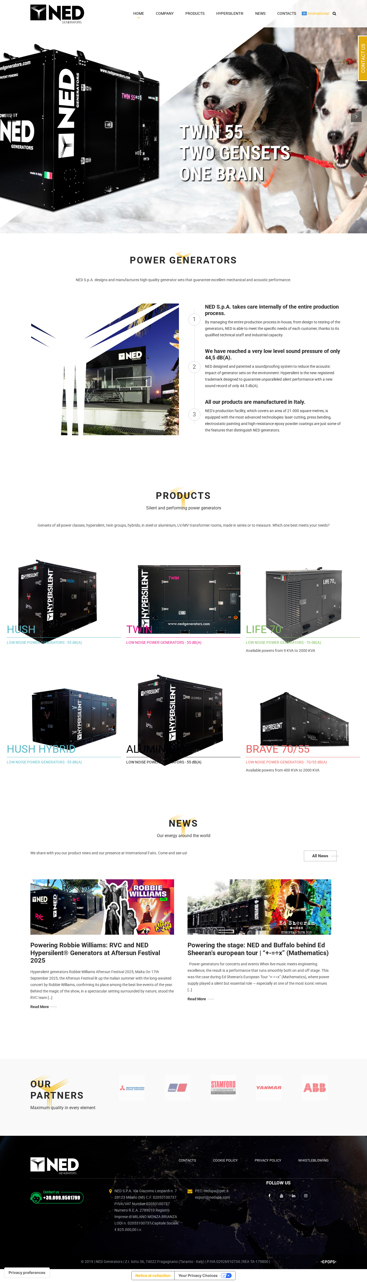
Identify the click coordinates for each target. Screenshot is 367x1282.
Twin (139, 629)
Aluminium (155, 749)
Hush (21, 629)
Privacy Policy (268, 1160)
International (318, 13)
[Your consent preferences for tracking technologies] (27, 1272)
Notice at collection (153, 1275)
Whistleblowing (313, 1160)
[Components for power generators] (132, 1088)
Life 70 (263, 629)
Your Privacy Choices (198, 1275)
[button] (333, 13)
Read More (39, 1007)
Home (138, 13)
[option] (132, 1088)
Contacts (286, 13)
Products (194, 13)
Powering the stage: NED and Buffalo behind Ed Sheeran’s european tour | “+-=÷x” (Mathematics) (258, 949)
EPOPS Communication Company (329, 1262)
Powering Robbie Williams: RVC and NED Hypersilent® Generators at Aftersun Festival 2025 (95, 953)
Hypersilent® (229, 13)
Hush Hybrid (41, 749)
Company (165, 13)
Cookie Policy (225, 1160)
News (260, 13)
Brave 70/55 (278, 749)
